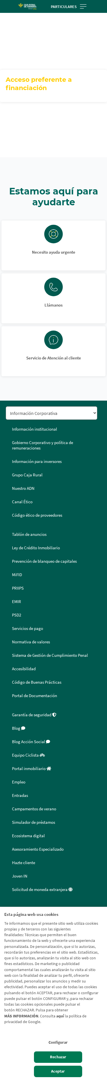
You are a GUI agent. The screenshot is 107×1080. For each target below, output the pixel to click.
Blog (16, 728)
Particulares (64, 6)
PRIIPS (18, 588)
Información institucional (34, 429)
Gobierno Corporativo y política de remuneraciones (42, 445)
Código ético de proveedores (37, 515)
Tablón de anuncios (29, 534)
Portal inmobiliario (29, 768)
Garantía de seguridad (32, 714)
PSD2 (16, 615)
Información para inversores (37, 461)
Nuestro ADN (23, 488)
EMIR (16, 601)
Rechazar (58, 1057)
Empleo (18, 782)
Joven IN (19, 876)
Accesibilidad (24, 668)
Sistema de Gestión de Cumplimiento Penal (50, 655)
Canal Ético (22, 501)
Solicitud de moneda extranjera (40, 889)
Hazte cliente (23, 862)
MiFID (17, 574)
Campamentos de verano (34, 809)
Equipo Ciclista (26, 755)
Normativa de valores (31, 642)
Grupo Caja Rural (27, 475)
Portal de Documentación (34, 695)
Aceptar (58, 1071)
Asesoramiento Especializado (38, 849)
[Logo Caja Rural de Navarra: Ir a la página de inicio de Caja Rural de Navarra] (27, 6)
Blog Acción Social (29, 741)
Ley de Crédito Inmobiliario (36, 547)
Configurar (58, 1042)
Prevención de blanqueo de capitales (44, 561)
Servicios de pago (27, 628)
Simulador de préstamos (33, 822)
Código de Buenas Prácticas (36, 682)
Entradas (20, 795)
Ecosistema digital (28, 835)
